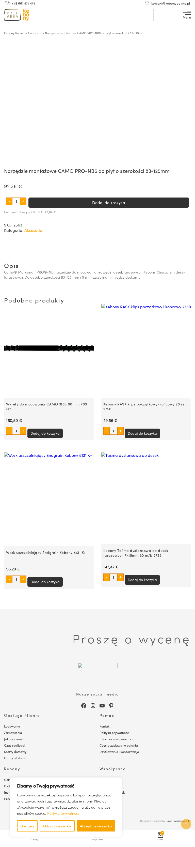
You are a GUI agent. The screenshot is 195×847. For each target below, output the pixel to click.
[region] (66, 807)
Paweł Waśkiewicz (176, 821)
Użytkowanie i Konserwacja (119, 751)
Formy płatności (15, 758)
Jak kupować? (14, 739)
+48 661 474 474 (23, 3)
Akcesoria (34, 33)
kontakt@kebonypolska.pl (170, 3)
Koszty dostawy (15, 751)
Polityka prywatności (63, 813)
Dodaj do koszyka (108, 202)
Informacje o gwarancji (116, 739)
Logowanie (12, 726)
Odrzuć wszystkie (57, 825)
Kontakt (105, 726)
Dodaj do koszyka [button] (45, 433)
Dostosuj (27, 825)
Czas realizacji (14, 745)
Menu (187, 17)
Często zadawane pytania (119, 745)
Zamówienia (13, 732)
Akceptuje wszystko (96, 825)
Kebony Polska (14, 33)
